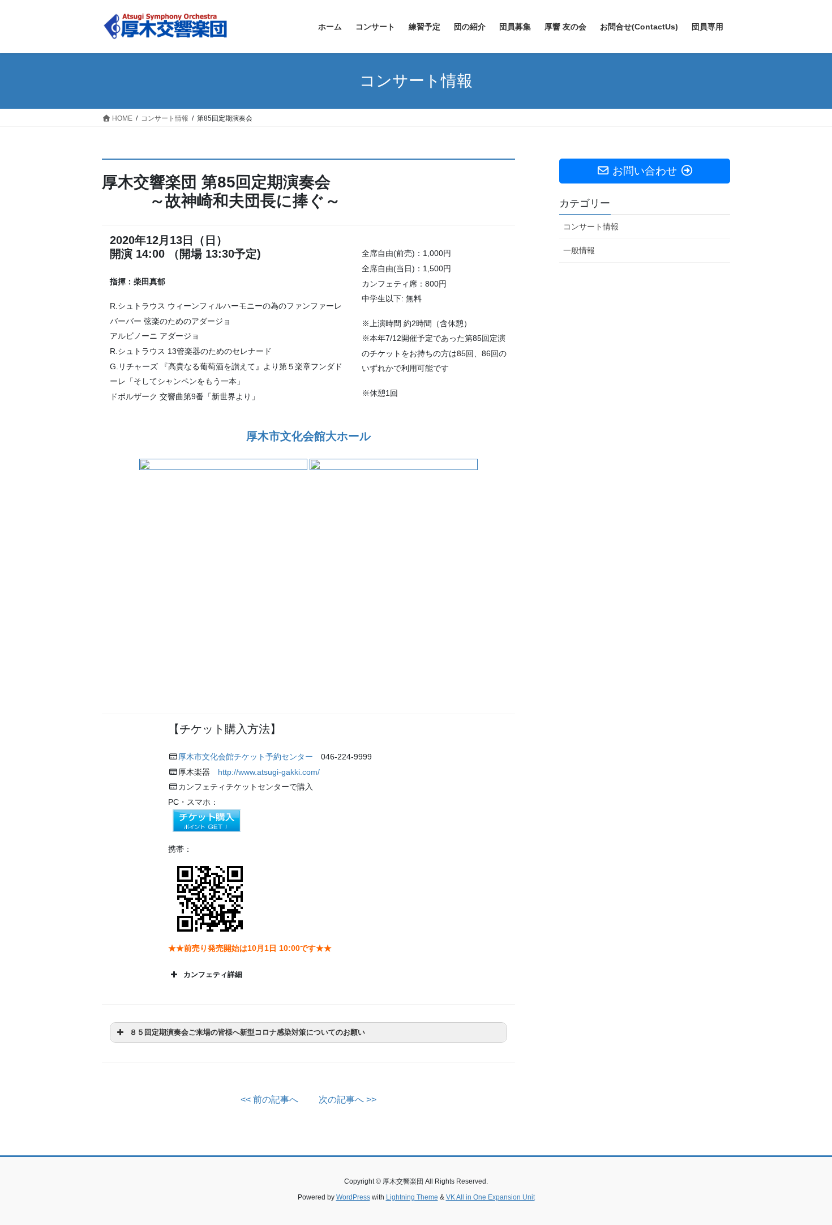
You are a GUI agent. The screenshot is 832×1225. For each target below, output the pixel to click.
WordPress (353, 1197)
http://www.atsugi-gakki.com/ (269, 771)
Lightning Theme (412, 1197)
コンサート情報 (591, 226)
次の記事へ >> (347, 1099)
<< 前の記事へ (269, 1099)
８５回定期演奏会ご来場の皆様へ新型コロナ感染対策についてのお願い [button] (247, 1032)
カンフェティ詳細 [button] (212, 974)
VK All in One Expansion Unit (490, 1197)
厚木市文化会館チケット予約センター (245, 756)
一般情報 (579, 250)
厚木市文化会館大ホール (308, 436)
